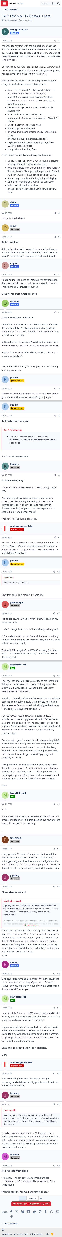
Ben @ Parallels (10, 20)
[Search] (58, 3)
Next (31, 1198)
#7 (59, 415)
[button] (3, 1230)
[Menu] (4, 3)
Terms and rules (21, 1234)
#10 (58, 571)
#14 (58, 849)
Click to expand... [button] (31, 925)
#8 (59, 475)
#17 (58, 1007)
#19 (58, 1104)
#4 (59, 274)
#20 (58, 1165)
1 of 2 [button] (22, 1198)
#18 (58, 1073)
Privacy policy (36, 1234)
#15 (58, 886)
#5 (59, 312)
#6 (59, 388)
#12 (58, 675)
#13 (58, 804)
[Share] (55, 40)
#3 (59, 236)
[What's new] (52, 3)
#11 (58, 613)
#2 (59, 213)
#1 (59, 40)
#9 (59, 537)
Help (47, 1234)
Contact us (7, 1234)
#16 (58, 973)
